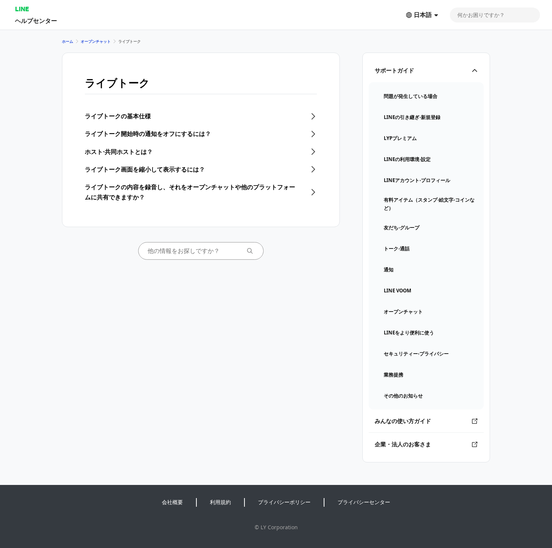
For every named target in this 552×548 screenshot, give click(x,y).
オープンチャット (96, 41)
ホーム (67, 41)
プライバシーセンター (364, 502)
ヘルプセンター (36, 20)
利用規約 (220, 502)
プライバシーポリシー (284, 502)
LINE (22, 9)
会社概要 (172, 502)
